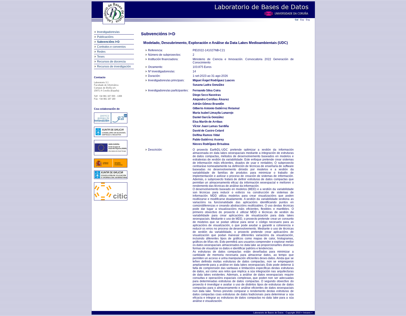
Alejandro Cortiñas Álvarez (211, 99)
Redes (101, 51)
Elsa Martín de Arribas (208, 121)
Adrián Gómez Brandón (208, 103)
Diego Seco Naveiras (207, 95)
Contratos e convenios (111, 46)
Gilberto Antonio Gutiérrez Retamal (216, 108)
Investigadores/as (108, 32)
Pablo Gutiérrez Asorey (208, 139)
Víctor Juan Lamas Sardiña (211, 126)
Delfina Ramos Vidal (206, 135)
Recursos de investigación (114, 66)
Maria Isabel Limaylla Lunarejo (213, 112)
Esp (302, 20)
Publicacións (105, 37)
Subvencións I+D (108, 41)
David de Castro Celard (208, 130)
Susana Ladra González (208, 84)
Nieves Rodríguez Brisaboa (211, 144)
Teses (101, 56)
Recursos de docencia (111, 61)
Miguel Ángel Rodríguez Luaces (214, 80)
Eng (308, 20)
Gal (296, 20)
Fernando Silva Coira (207, 90)
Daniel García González (208, 117)
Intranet (307, 313)
